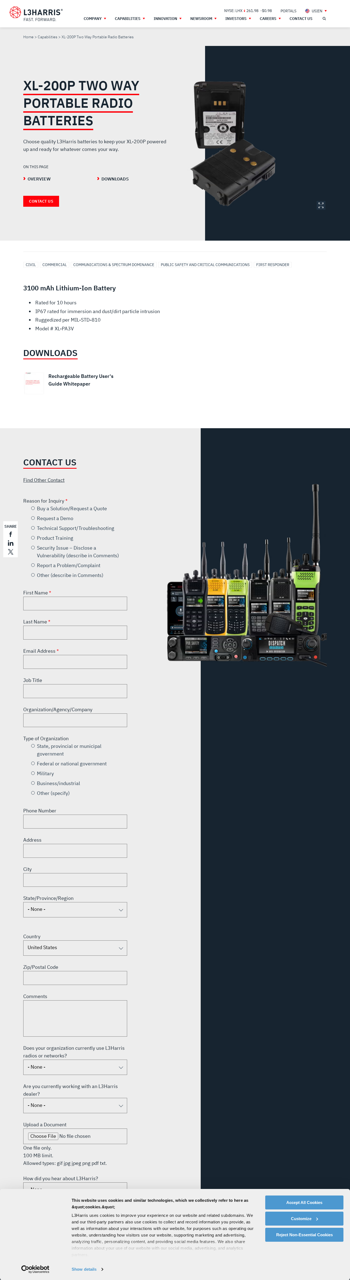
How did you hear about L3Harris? (60, 1178)
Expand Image (321, 205)
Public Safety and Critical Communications (205, 264)
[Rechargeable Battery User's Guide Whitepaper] (71, 383)
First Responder (272, 264)
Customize (301, 1218)
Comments (35, 996)
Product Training (55, 538)
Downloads (115, 179)
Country (31, 936)
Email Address (40, 651)
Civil (31, 264)
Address (32, 840)
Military (45, 773)
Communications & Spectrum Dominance (113, 264)
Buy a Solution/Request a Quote (72, 508)
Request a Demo (55, 518)
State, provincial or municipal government (69, 750)
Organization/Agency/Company (57, 709)
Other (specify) (53, 793)
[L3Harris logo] (36, 14)
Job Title (32, 680)
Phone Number (39, 810)
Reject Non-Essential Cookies (304, 1234)
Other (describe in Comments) (70, 575)
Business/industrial (58, 783)
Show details (84, 1269)
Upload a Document (44, 1124)
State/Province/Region (48, 898)
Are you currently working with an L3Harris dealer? (70, 1090)
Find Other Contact (44, 480)
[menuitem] (288, 11)
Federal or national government (72, 763)
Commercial (54, 264)
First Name (36, 593)
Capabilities (47, 36)
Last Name (35, 622)
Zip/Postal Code (40, 967)
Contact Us (41, 201)
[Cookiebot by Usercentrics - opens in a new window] (35, 1269)
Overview (39, 179)
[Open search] (324, 18)
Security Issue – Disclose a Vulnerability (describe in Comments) (78, 552)
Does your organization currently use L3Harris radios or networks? (74, 1052)
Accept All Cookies (304, 1202)
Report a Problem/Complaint (68, 565)
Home (28, 36)
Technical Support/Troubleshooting (75, 528)
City (27, 869)
